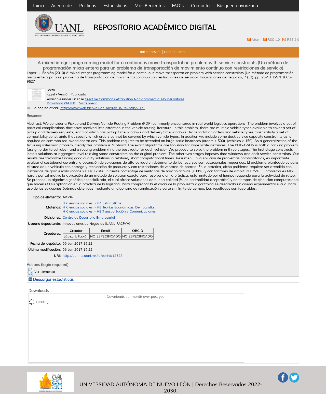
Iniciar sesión (150, 52)
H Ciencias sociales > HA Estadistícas (92, 203)
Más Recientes (149, 5)
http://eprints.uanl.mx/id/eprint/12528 (93, 256)
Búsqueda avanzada (237, 5)
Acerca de (61, 5)
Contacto (200, 5)
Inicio (38, 5)
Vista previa (88, 103)
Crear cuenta (174, 52)
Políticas (87, 5)
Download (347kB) (61, 103)
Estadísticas (115, 5)
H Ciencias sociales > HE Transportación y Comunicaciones (109, 211)
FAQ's (178, 5)
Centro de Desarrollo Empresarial (89, 218)
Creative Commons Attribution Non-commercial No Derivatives (134, 99)
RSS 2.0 (293, 40)
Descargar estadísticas (53, 279)
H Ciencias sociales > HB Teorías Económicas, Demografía (108, 207)
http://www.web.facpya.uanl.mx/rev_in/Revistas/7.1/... (102, 108)
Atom (256, 40)
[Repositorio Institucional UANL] (59, 36)
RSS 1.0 (274, 40)
